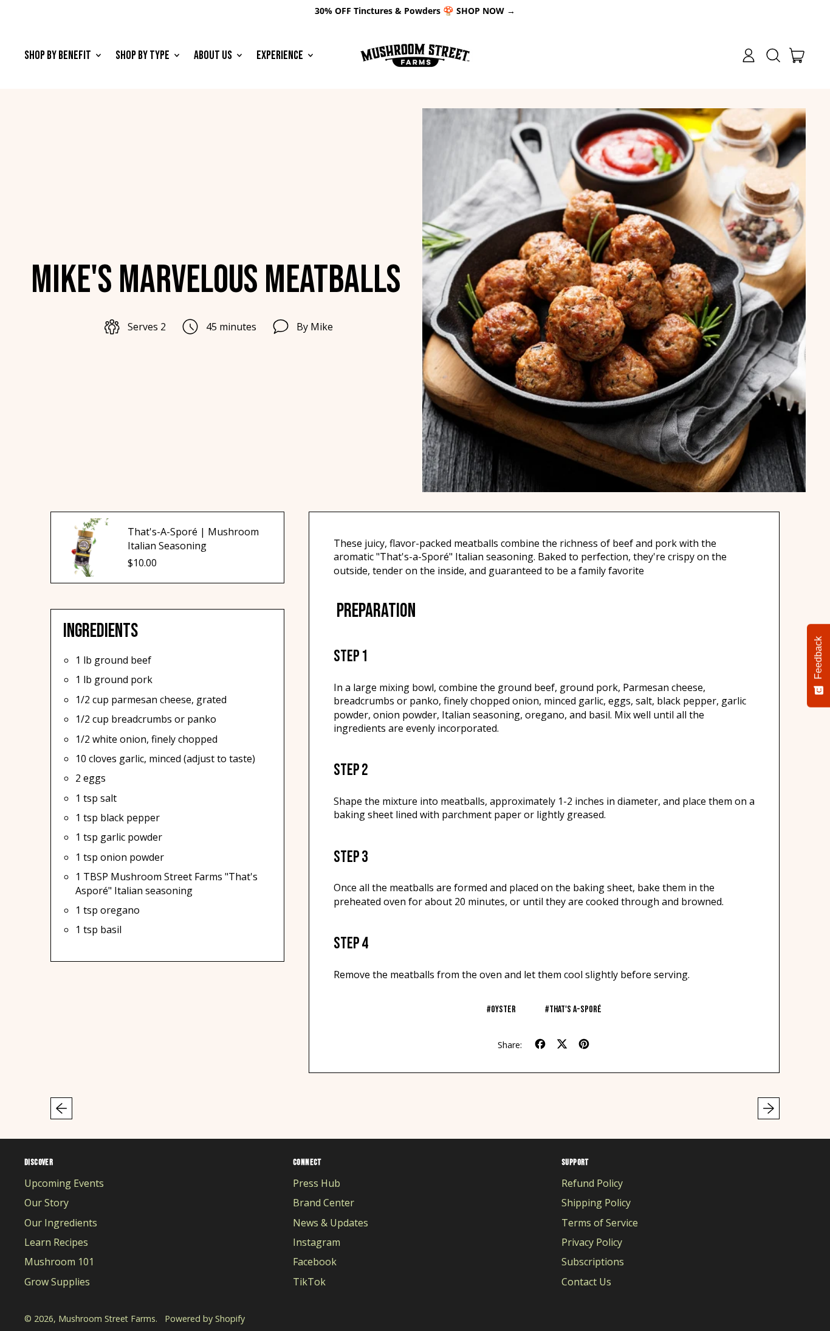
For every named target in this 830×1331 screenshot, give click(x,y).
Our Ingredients (60, 1222)
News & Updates (330, 1222)
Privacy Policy (591, 1242)
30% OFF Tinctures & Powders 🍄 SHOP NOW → (415, 10)
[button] (772, 55)
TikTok (309, 1281)
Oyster (503, 1009)
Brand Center (323, 1202)
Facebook (315, 1261)
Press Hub (316, 1183)
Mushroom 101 (59, 1261)
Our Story (46, 1202)
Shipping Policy (596, 1202)
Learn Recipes (56, 1242)
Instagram (316, 1242)
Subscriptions (592, 1261)
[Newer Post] (769, 1108)
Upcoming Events (64, 1183)
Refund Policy (592, 1183)
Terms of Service (599, 1222)
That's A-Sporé (575, 1009)
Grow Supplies (57, 1281)
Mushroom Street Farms (107, 1318)
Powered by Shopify (205, 1318)
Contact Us (586, 1281)
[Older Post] (61, 1108)
